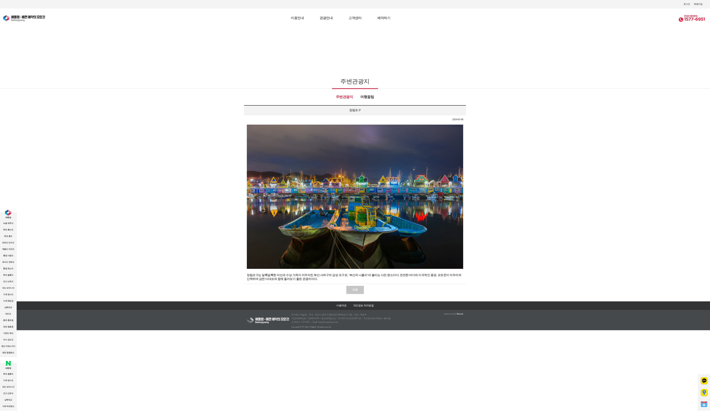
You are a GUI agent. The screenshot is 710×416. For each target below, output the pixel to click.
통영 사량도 (8, 255)
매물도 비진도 (8, 249)
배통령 (8, 217)
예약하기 (383, 18)
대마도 (8, 314)
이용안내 (297, 18)
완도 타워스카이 (8, 346)
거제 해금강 (8, 301)
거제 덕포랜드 (8, 406)
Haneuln (460, 314)
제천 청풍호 (8, 327)
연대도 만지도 (8, 242)
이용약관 (341, 305)
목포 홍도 (8, 236)
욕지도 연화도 (8, 262)
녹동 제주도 (8, 223)
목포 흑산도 (8, 230)
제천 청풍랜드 (8, 352)
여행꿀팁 (367, 97)
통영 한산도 (8, 268)
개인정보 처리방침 (363, 305)
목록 (355, 289)
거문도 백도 (8, 333)
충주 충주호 (8, 320)
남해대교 (8, 307)
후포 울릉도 (8, 275)
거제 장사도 (8, 294)
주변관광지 (344, 97)
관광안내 (326, 18)
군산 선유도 (8, 281)
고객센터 (355, 18)
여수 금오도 (8, 340)
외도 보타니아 (8, 288)
